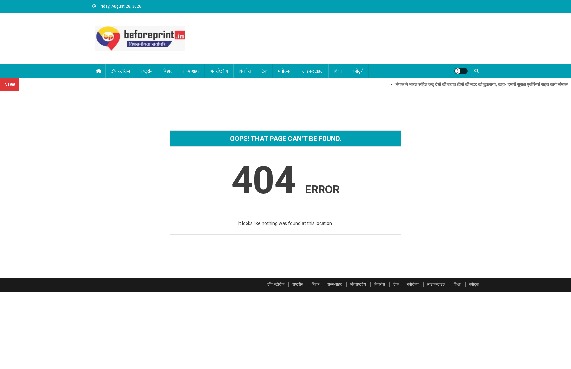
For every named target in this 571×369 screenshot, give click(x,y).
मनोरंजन (285, 71)
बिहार (167, 71)
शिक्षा (338, 71)
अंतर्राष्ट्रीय (219, 71)
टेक (264, 71)
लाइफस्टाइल (312, 71)
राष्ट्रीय (146, 71)
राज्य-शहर (190, 71)
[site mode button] (461, 71)
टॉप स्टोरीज (120, 71)
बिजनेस (245, 71)
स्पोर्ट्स (357, 71)
